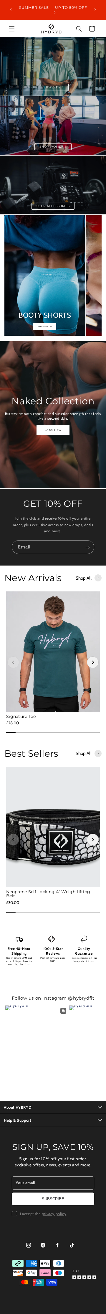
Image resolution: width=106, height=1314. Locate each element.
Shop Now (53, 430)
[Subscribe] (87, 547)
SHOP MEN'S (53, 87)
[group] (44, 275)
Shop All (84, 578)
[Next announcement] (95, 9)
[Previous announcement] (10, 9)
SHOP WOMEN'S (52, 147)
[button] (11, 28)
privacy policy (54, 1213)
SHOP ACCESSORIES (53, 206)
